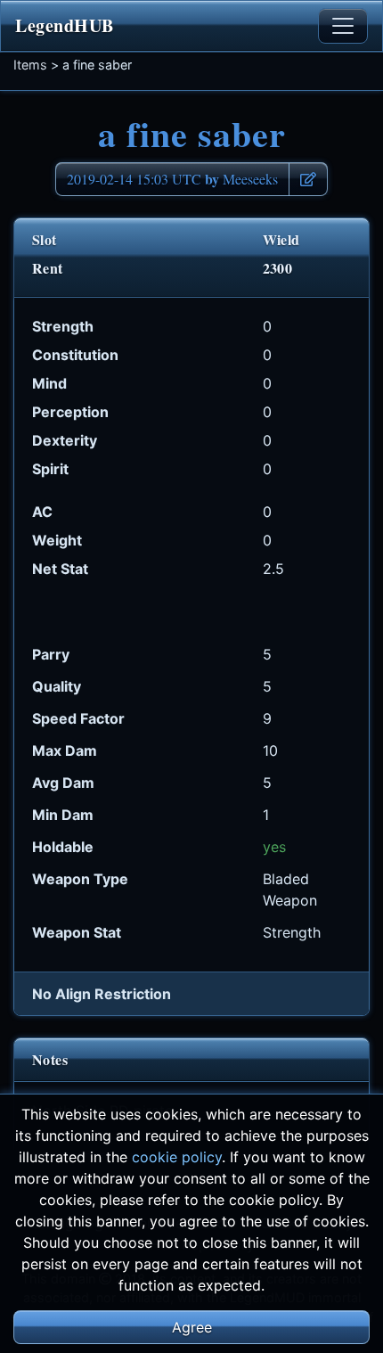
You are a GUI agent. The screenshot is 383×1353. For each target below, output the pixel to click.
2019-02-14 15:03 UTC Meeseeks (172, 178)
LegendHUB (64, 25)
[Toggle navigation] (343, 26)
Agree (192, 1327)
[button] (308, 179)
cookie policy (177, 1157)
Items (30, 64)
